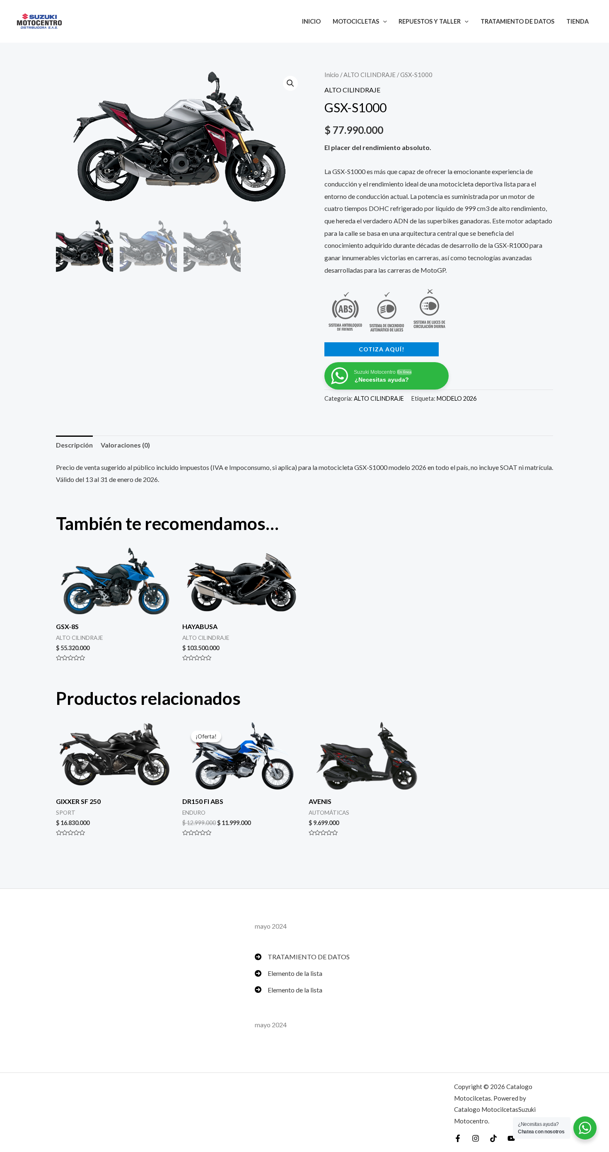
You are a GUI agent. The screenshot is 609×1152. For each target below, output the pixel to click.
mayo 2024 (271, 926)
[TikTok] (493, 1138)
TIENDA (577, 21)
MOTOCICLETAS (356, 21)
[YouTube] (511, 1138)
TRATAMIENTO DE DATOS (517, 21)
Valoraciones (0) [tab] (125, 445)
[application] (383, 21)
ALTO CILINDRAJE (369, 74)
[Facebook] (458, 1138)
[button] (290, 83)
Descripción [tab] (74, 445)
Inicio (331, 74)
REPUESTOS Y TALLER (430, 21)
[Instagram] (475, 1138)
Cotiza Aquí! (381, 349)
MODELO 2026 (456, 398)
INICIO (311, 21)
